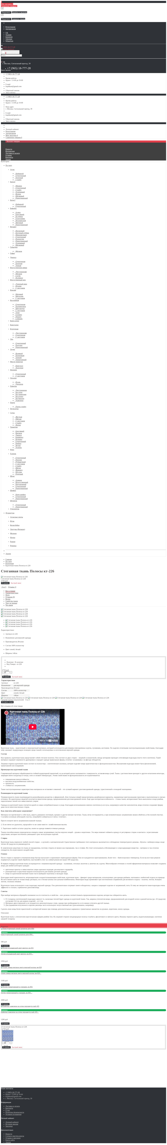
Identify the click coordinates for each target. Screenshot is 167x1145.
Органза (13, 378)
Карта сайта (10, 1140)
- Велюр (18, 194)
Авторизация (10, 29)
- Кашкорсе (19, 437)
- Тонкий (18, 358)
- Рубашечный (20, 462)
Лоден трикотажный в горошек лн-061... (16, 993)
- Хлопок (18, 448)
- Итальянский (20, 221)
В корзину (5, 583)
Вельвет (13, 227)
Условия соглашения (13, 1114)
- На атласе (19, 396)
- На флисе (19, 278)
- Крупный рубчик (22, 233)
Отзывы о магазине (13, 1138)
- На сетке (18, 392)
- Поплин (18, 460)
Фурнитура (10, 513)
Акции (8, 159)
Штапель (13, 501)
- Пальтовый (19, 356)
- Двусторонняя (21, 272)
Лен (11, 339)
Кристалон (14, 325)
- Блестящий (19, 214)
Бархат (12, 182)
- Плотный (19, 178)
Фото (7, 595)
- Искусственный (21, 482)
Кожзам (13, 290)
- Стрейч (18, 180)
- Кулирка (18, 439)
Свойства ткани (11, 601)
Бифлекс (13, 208)
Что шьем (9, 605)
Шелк (12, 476)
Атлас (12, 169)
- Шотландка (20, 309)
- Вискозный (19, 231)
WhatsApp (9, 41)
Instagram (8, 37)
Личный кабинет (12, 1122)
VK (6, 33)
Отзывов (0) (10, 597)
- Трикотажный (20, 360)
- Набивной (19, 174)
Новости (8, 149)
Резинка (13, 546)
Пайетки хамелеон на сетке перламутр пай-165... (20, 1012)
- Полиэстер (19, 239)
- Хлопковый (20, 192)
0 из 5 (3, 587)
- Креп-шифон (20, 495)
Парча (12, 403)
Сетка (12, 413)
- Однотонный (20, 176)
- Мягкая (18, 419)
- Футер (18, 445)
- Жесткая (18, 417)
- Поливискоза (20, 306)
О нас (7, 1110)
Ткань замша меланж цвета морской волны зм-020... (21, 973)
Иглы (12, 521)
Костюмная (14, 300)
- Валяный (19, 353)
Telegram (8, 39)
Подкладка (14, 409)
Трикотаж (14, 427)
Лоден (12, 349)
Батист (12, 200)
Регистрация (10, 27)
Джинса (13, 257)
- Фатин (18, 425)
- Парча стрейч (20, 407)
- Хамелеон (19, 401)
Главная (8, 559)
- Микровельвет (21, 235)
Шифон (13, 490)
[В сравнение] (7, 1045)
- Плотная (18, 264)
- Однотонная (20, 261)
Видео (7, 599)
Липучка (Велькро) (17, 529)
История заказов (11, 1124)
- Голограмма (20, 219)
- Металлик (19, 296)
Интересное (10, 151)
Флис (12, 450)
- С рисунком (20, 288)
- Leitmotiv (19, 319)
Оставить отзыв (7, 702)
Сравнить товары (18, 19)
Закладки (9, 1126)
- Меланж (18, 251)
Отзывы (8, 155)
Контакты (9, 157)
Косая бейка (14, 525)
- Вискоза (18, 433)
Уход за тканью (11, 603)
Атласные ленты (16, 517)
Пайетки (13, 386)
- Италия (18, 286)
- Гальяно (18, 315)
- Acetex (18, 212)
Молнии (13, 533)
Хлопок (13, 454)
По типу (9, 165)
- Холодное (19, 368)
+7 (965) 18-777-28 (19, 68)
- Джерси (18, 435)
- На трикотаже (20, 394)
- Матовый (19, 223)
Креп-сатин (14, 321)
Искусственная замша (18, 268)
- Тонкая (18, 266)
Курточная (14, 329)
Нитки (12, 537)
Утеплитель (14, 509)
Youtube (8, 35)
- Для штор (19, 384)
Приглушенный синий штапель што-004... (17, 934)
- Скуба (17, 276)
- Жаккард (18, 470)
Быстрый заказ (17, 677)
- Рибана (18, 443)
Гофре (12, 253)
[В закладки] (5, 1045)
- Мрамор (18, 186)
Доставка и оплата (12, 153)
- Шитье (18, 468)
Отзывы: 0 (12, 587)
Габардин (13, 247)
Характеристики (11, 593)
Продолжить (6, 12)
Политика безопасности (14, 1112)
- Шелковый (19, 196)
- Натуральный (20, 484)
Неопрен (13, 370)
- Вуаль (17, 382)
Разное (12, 542)
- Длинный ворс (21, 284)
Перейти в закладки (19, 12)
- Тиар (17, 313)
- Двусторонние (21, 390)
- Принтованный (21, 198)
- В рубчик (19, 217)
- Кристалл (19, 366)
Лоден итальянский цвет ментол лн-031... (17, 954)
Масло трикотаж (16, 362)
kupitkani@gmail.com (13, 86)
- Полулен (18, 345)
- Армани (18, 480)
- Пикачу (18, 317)
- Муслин (18, 472)
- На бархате (19, 398)
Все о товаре (10, 591)
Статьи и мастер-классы (14, 1136)
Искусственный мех (18, 280)
